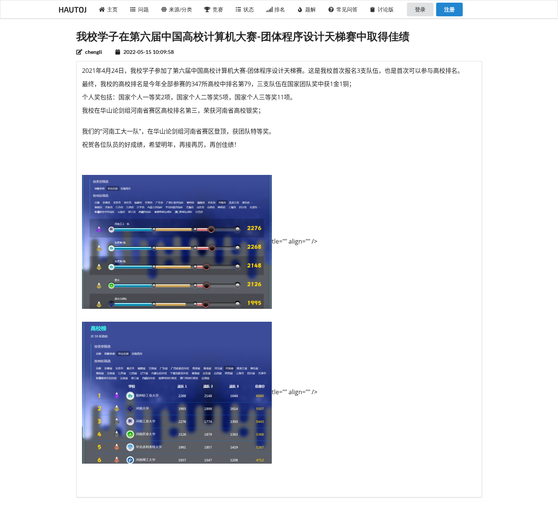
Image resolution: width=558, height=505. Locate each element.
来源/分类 (180, 9)
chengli (93, 52)
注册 (449, 9)
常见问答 (347, 9)
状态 (248, 9)
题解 (310, 9)
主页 (112, 9)
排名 (279, 9)
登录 (420, 9)
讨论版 (386, 9)
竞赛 (218, 9)
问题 (143, 9)
